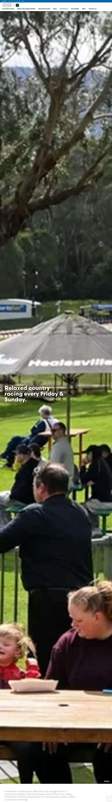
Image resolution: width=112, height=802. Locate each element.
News (84, 9)
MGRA (55, 9)
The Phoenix (75, 9)
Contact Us (92, 9)
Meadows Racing (44, 9)
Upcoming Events (8, 9)
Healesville (64, 9)
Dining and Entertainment (26, 9)
